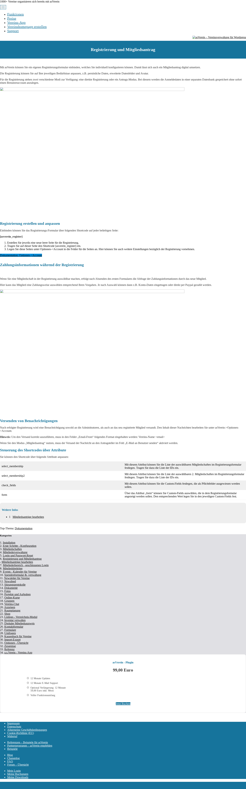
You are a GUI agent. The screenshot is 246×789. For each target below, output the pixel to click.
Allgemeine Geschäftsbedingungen (27, 729)
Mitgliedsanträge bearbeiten (28, 516)
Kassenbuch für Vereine (18, 636)
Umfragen (10, 633)
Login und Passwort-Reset (18, 555)
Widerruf (12, 736)
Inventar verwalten (15, 620)
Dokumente (11, 587)
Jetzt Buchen (123, 703)
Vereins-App (16, 22)
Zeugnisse (10, 646)
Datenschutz (14, 726)
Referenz (9, 649)
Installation (9, 542)
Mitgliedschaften (12, 549)
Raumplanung (12, 610)
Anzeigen (9, 607)
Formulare (10, 629)
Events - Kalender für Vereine (20, 571)
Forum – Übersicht (18, 764)
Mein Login (14, 770)
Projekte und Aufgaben (17, 594)
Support (13, 31)
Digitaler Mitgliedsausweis (19, 623)
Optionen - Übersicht (16, 642)
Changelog (13, 758)
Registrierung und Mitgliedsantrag (22, 558)
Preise (11, 18)
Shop (7, 613)
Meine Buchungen (17, 774)
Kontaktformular (13, 626)
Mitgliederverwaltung (15, 552)
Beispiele (12, 748)
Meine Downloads (17, 777)
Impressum (13, 723)
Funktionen (15, 14)
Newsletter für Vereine (17, 578)
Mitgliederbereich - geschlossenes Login (26, 565)
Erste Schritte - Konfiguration (19, 545)
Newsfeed (10, 581)
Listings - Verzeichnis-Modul (20, 616)
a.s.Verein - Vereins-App (18, 652)
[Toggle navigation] (3, 7)
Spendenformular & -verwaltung (22, 574)
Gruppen (9, 600)
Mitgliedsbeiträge (13, 568)
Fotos (7, 591)
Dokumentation (23, 528)
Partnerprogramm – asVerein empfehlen (29, 745)
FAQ (10, 761)
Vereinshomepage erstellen (27, 27)
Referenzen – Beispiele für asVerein (27, 742)
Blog (10, 754)
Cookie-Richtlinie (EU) (20, 733)
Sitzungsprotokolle (15, 584)
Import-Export (12, 639)
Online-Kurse (12, 597)
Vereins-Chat (11, 604)
